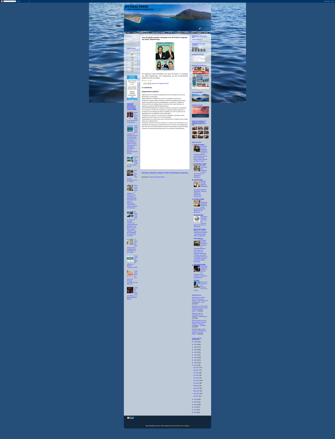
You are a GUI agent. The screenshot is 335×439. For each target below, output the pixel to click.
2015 (195, 402)
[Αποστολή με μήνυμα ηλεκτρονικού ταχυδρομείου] (144, 83)
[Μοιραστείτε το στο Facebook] (149, 83)
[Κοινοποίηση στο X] (147, 83)
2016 (195, 399)
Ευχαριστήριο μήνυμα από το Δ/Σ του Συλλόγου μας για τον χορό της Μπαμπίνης (200, 221)
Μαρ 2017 (196, 391)
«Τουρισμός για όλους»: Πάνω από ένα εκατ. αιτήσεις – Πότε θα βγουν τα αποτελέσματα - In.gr (200, 300)
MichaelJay (176, 425)
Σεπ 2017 (196, 375)
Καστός (147, 32)
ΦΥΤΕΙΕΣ (196, 280)
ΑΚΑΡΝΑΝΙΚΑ (198, 180)
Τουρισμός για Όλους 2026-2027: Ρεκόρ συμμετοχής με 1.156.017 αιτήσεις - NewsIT (200, 308)
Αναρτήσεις (197, 57)
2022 (195, 352)
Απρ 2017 (196, 388)
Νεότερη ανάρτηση (149, 173)
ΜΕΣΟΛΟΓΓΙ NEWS (200, 229)
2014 (195, 404)
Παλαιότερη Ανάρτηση (179, 173)
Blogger (187, 425)
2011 (195, 412)
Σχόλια (196, 60)
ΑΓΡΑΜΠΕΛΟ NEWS (200, 164)
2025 (195, 344)
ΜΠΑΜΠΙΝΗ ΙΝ (198, 239)
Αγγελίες (199, 32)
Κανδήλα (163, 32)
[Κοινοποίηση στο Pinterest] (150, 83)
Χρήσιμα (206, 32)
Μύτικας (135, 32)
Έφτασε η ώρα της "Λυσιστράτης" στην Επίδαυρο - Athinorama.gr (199, 315)
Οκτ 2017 (196, 372)
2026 (195, 342)
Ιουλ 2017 (196, 380)
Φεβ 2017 (196, 393)
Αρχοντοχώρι (155, 32)
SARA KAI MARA (199, 144)
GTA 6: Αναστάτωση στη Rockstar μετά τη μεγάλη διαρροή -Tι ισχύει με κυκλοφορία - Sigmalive (199, 323)
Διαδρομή (186, 32)
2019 (195, 360)
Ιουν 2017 (196, 383)
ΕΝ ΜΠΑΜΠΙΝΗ (198, 215)
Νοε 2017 (196, 370)
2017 (195, 365)
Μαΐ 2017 (196, 385)
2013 (195, 407)
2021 (195, 355)
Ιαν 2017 (196, 396)
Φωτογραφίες (178, 32)
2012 (195, 409)
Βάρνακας (170, 32)
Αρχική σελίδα (163, 173)
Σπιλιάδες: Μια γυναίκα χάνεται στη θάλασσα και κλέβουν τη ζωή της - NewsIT (199, 331)
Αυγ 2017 (196, 378)
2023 (195, 349)
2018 (195, 362)
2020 (195, 357)
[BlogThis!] (145, 83)
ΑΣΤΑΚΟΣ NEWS (199, 199)
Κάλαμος (141, 32)
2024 (195, 347)
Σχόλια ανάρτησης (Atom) (157, 177)
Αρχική (128, 32)
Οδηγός (193, 32)
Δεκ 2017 (196, 367)
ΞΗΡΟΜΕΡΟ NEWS (200, 264)
